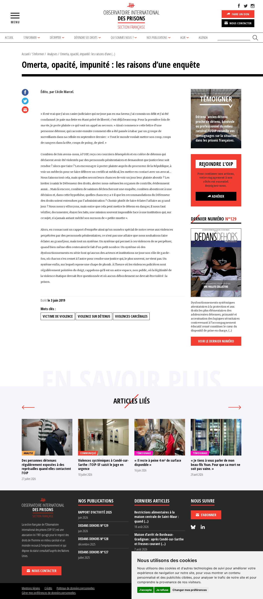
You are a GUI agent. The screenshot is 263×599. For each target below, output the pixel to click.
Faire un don (240, 14)
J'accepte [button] (145, 589)
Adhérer (217, 196)
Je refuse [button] (162, 589)
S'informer (38, 54)
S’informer (30, 37)
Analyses (52, 54)
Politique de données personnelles (76, 588)
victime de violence (58, 316)
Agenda (203, 37)
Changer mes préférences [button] (190, 589)
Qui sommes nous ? (122, 37)
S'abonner (208, 515)
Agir (182, 37)
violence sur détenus (94, 316)
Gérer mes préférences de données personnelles (49, 593)
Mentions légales (31, 588)
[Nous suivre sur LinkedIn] (202, 527)
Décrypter (55, 37)
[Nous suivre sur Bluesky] (194, 527)
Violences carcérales (131, 316)
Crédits (48, 588)
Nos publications (157, 37)
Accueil (9, 37)
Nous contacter (240, 23)
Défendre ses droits (85, 37)
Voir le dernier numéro (216, 341)
